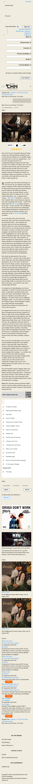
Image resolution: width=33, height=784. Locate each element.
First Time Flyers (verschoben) (10, 643)
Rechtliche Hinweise (20, 778)
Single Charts (5, 628)
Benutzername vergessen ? (23, 31)
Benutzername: (25, 42)
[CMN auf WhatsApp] (22, 100)
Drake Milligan (6, 700)
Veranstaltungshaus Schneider (10, 677)
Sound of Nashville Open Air (9, 686)
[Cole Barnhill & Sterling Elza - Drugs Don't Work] (16, 516)
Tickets (8, 681)
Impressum (5, 780)
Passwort (7, 16)
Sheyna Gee (5, 673)
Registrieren (28, 33)
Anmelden (6, 497)
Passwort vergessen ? (25, 29)
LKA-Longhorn (6, 704)
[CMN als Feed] (28, 100)
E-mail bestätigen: (24, 65)
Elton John (25, 485)
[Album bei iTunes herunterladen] (17, 145)
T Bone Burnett (6, 485)
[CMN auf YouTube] (25, 100)
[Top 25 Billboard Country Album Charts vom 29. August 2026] (16, 576)
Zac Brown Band (17, 213)
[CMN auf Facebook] (15, 100)
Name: (28, 37)
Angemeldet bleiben (10, 26)
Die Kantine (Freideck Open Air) (10, 690)
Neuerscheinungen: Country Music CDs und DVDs (16, 548)
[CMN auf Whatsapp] (22, 727)
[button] (8, 745)
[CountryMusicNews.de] (12, 86)
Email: (28, 59)
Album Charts (5, 592)
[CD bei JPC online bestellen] (24, 145)
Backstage (5, 647)
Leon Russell (16, 485)
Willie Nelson (11, 198)
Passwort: (27, 48)
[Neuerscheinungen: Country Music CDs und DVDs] (16, 539)
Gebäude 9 (5, 662)
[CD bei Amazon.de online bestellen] (10, 145)
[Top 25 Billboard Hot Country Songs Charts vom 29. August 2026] (16, 613)
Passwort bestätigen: (23, 53)
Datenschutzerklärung (8, 778)
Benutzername (9, 5)
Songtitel (3, 401)
